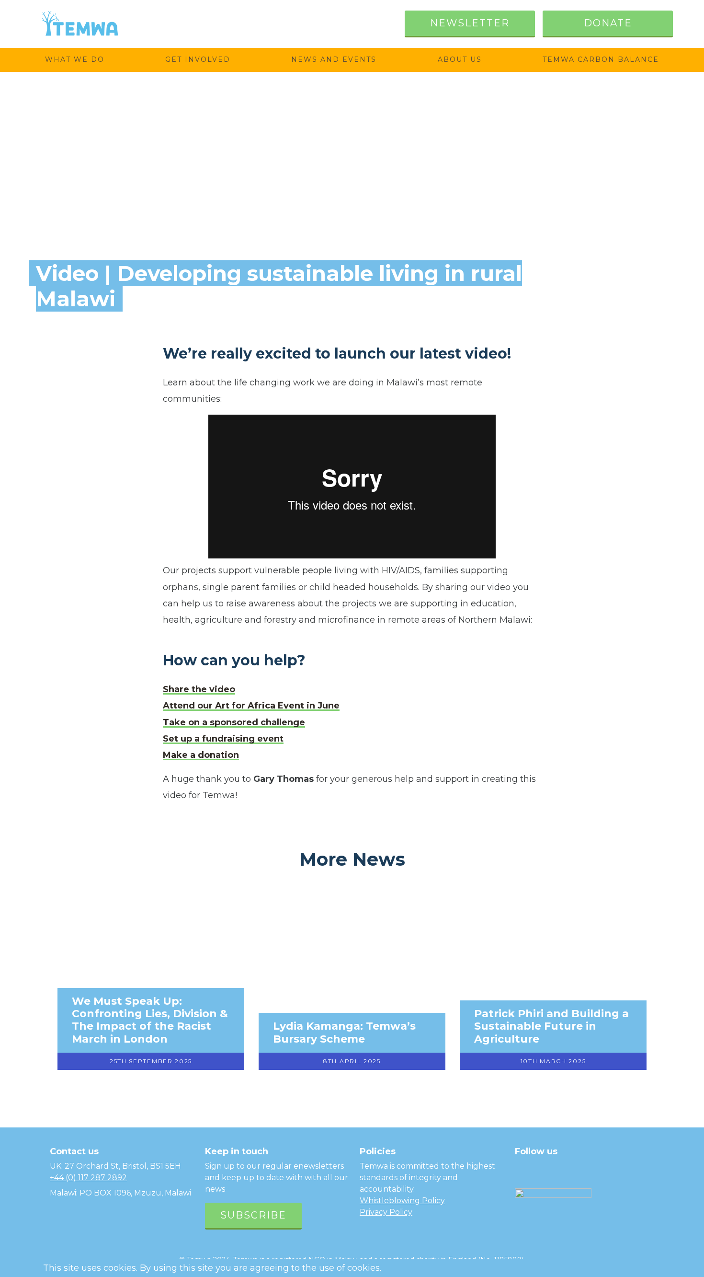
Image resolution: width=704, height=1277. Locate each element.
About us (460, 59)
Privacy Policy (386, 1212)
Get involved (197, 59)
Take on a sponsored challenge (234, 722)
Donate (608, 23)
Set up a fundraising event (223, 738)
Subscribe (253, 1215)
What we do (74, 59)
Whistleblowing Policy (402, 1200)
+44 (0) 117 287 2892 (88, 1177)
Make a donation (201, 755)
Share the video (199, 689)
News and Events (333, 59)
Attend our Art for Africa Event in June (251, 705)
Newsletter (470, 23)
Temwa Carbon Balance (601, 59)
